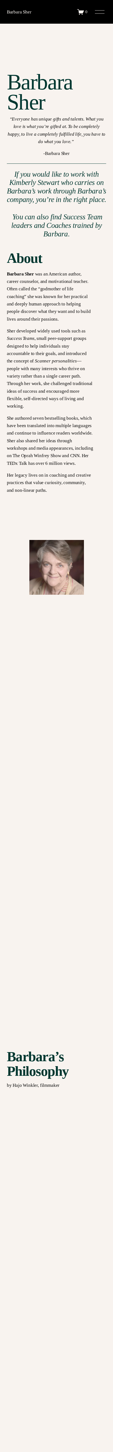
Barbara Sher (19, 12)
